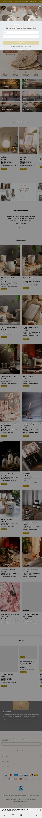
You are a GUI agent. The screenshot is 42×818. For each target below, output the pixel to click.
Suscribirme (21, 42)
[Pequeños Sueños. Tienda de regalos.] (5, 815)
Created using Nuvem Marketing (21, 49)
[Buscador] (21, 815)
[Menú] (13, 815)
